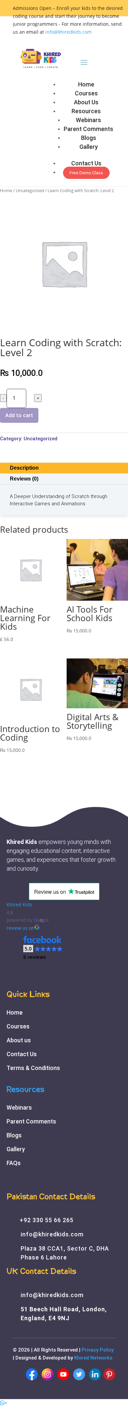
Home (86, 84)
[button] (43, 948)
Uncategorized (30, 190)
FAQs (14, 1162)
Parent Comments (88, 128)
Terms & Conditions (33, 1067)
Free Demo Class (86, 172)
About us (19, 1040)
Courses (86, 93)
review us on (20, 928)
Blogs (88, 137)
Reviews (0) (24, 479)
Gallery (88, 146)
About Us (86, 102)
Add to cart (19, 415)
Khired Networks (93, 1358)
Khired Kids (19, 904)
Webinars (88, 120)
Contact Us (86, 163)
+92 (47, 1220)
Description (24, 468)
